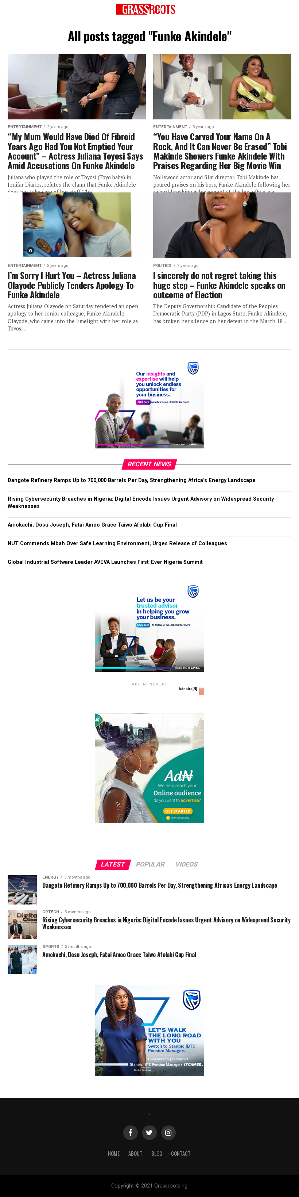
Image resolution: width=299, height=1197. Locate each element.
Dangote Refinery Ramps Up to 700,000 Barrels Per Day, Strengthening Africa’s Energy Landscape (132, 480)
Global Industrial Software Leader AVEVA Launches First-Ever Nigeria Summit (105, 562)
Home (114, 1153)
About (135, 1153)
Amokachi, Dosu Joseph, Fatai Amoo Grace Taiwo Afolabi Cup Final (92, 525)
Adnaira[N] (188, 689)
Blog (156, 1153)
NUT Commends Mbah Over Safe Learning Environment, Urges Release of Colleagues (117, 543)
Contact (181, 1153)
